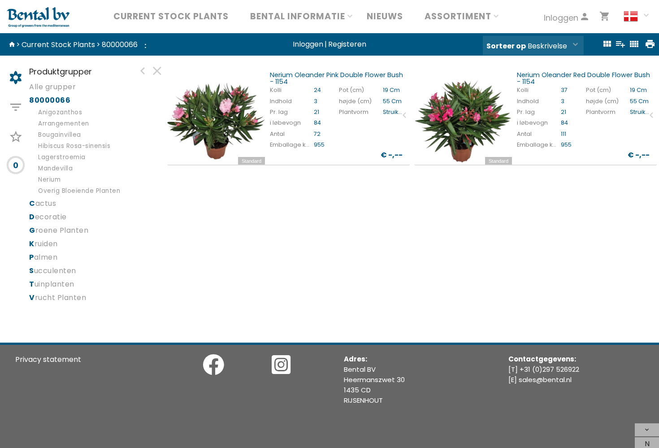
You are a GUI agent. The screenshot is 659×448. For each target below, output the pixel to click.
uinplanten (51, 284)
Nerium (49, 179)
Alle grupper (52, 87)
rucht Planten (57, 297)
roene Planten (58, 230)
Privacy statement (48, 359)
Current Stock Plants (171, 16)
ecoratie (48, 217)
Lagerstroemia (62, 157)
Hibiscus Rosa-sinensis (74, 146)
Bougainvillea (59, 134)
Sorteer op (506, 46)
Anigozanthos (60, 112)
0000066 (49, 100)
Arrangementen (63, 123)
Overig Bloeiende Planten (79, 191)
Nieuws (385, 16)
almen (43, 257)
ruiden (43, 244)
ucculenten (52, 270)
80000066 (120, 44)
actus (42, 203)
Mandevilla (55, 168)
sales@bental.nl (545, 379)
